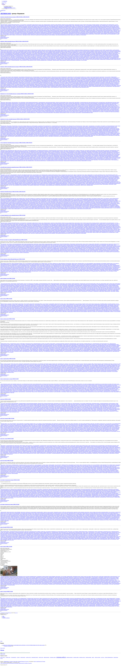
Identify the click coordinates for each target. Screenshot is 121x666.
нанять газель (98, 54)
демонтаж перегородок (45, 34)
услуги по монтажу (23, 24)
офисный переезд (76, 29)
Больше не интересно (3, 38)
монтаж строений (106, 32)
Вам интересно (6, 37)
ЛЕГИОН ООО (2, 10)
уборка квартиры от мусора (73, 33)
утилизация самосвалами (56, 33)
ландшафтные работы (68, 25)
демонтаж (13, 34)
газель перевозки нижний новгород (104, 109)
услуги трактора (3, 28)
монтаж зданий (9, 31)
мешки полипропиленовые (54, 30)
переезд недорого (34, 31)
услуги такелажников (47, 31)
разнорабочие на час (51, 83)
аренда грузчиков (83, 24)
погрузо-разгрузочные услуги (24, 29)
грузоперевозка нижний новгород (20, 28)
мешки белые (86, 28)
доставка (13, 25)
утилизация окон (64, 29)
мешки (63, 83)
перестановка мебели (4, 24)
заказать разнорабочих (8, 25)
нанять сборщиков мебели (10, 28)
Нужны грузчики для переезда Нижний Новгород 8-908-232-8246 (13, 239)
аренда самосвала (68, 30)
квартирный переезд (91, 28)
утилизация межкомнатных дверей (44, 30)
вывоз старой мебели (59, 26)
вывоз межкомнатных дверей (84, 54)
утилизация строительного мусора (32, 54)
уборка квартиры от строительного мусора (90, 27)
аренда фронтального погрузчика (20, 32)
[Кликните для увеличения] (0, 11)
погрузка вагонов (30, 26)
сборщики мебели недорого (107, 28)
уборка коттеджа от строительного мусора (36, 29)
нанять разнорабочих (24, 27)
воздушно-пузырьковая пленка (83, 33)
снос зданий (109, 27)
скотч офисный (34, 27)
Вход (3, 3)
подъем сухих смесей (13, 78)
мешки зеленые (70, 29)
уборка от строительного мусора (77, 53)
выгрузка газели (112, 26)
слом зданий (18, 27)
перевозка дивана (72, 26)
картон (45, 29)
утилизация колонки (99, 30)
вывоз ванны (78, 60)
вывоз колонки (77, 24)
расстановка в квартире (95, 24)
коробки (87, 31)
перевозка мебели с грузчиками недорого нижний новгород (102, 29)
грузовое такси (40, 83)
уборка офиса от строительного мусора (45, 28)
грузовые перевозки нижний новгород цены (95, 78)
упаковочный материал (55, 28)
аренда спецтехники (99, 28)
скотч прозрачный (93, 54)
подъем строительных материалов (74, 32)
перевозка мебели (33, 78)
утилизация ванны (9, 29)
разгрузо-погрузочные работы (108, 30)
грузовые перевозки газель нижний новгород (107, 24)
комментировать (3, 36)
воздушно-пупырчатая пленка (91, 32)
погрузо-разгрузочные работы (5, 30)
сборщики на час (116, 25)
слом (84, 25)
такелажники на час (108, 77)
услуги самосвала (78, 26)
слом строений (45, 83)
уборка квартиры (13, 30)
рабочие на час (112, 32)
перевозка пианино (47, 24)
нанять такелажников (23, 33)
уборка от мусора (36, 26)
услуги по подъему (19, 34)
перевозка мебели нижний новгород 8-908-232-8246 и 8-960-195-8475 (14, 41)
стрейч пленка (27, 78)
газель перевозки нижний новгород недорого (63, 34)
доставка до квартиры (113, 31)
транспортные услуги (99, 32)
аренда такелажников (30, 32)
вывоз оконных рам (58, 83)
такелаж (48, 29)
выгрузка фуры (80, 27)
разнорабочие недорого (115, 27)
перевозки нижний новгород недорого (64, 27)
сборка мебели (13, 27)
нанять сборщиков (58, 24)
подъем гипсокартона (64, 33)
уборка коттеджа (83, 32)
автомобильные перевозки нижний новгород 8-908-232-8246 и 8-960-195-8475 (16, 167)
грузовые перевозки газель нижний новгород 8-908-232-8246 (12, 215)
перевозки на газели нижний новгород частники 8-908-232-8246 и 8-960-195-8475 (17, 93)
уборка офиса (83, 31)
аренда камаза (81, 29)
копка (103, 77)
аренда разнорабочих (52, 26)
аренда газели (67, 83)
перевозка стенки (105, 25)
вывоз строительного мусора (97, 58)
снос (47, 26)
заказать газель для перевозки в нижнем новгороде (43, 33)
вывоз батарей (92, 77)
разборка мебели (104, 27)
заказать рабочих (71, 28)
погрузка (24, 30)
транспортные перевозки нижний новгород (94, 104)
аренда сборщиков (52, 34)
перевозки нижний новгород (112, 33)
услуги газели (11, 33)
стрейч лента (33, 34)
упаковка (35, 83)
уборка (73, 25)
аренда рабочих (35, 30)
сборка (9, 27)
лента (42, 24)
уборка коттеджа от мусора (36, 24)
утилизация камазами (64, 32)
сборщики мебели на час (88, 29)
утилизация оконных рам (21, 31)
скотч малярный (66, 26)
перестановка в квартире (79, 25)
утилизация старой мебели (79, 28)
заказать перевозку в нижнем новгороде (40, 32)
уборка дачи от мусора (20, 78)
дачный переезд (62, 30)
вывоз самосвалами (106, 26)
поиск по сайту (4, 8)
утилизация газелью (67, 31)
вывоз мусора (28, 31)
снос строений (65, 28)
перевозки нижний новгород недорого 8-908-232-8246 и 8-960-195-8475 (14, 16)
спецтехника (53, 24)
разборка (99, 27)
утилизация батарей (16, 29)
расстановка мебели (84, 78)
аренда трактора (17, 33)
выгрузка (36, 28)
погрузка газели (61, 25)
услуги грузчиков (84, 60)
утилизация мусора (74, 27)
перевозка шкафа (21, 25)
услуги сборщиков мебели (53, 27)
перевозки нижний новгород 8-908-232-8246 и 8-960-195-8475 (12, 191)
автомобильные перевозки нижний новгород (57, 78)
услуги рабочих (58, 29)
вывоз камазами (19, 26)
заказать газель (39, 27)
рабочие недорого (107, 31)
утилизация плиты (116, 29)
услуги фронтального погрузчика (106, 54)
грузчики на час (78, 34)
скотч (100, 25)
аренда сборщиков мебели (93, 109)
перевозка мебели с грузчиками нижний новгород (87, 30)
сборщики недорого (34, 25)
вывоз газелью (56, 25)
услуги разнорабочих (89, 25)
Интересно (2, 37)
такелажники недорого (31, 33)
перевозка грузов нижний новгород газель (92, 83)
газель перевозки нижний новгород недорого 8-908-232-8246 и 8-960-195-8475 (16, 142)
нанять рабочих (14, 31)
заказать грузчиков (99, 77)
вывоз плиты (73, 34)
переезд (5, 31)
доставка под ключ (79, 59)
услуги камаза (110, 25)
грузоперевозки (90, 33)
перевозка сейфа (38, 34)
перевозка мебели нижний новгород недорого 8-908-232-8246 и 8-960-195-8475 (16, 66)
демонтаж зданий (100, 31)
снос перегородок (30, 30)
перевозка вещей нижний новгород (13, 24)
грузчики (61, 28)
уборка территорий (96, 25)
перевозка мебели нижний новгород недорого (45, 25)
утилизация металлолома (31, 28)
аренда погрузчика (40, 31)
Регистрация (4, 2)
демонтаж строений (97, 33)
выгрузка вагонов (18, 83)
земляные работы (103, 59)
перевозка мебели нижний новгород (97, 26)
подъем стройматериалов (93, 31)
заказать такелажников (75, 30)
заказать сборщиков (104, 33)
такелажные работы (43, 26)
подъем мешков (29, 24)
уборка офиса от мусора (26, 34)
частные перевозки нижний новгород (57, 31)
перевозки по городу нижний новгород (68, 24)
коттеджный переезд (11, 32)
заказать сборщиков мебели (86, 26)
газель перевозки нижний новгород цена (54, 32)
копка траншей (83, 34)
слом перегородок (52, 29)
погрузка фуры (24, 26)
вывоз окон (29, 27)
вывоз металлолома (6, 33)
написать (13, 7)
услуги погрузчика (46, 27)
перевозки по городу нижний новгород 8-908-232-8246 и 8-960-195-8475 (15, 119)
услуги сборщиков (46, 78)
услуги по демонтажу (82, 51)
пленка (17, 25)
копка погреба (88, 24)
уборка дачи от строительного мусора (28, 83)
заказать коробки (93, 57)
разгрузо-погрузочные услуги (76, 31)
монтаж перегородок (39, 78)
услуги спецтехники (27, 25)
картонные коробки (20, 30)
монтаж (8, 78)
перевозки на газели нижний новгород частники (8, 26)
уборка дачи (115, 30)
